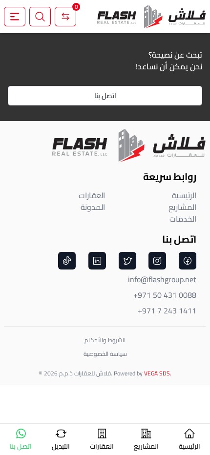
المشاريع (182, 207)
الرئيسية (184, 195)
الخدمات (182, 218)
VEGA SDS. (157, 373)
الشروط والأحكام (105, 340)
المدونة (93, 207)
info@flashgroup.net (162, 279)
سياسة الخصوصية (105, 353)
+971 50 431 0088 (164, 295)
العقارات (92, 195)
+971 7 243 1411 (167, 310)
